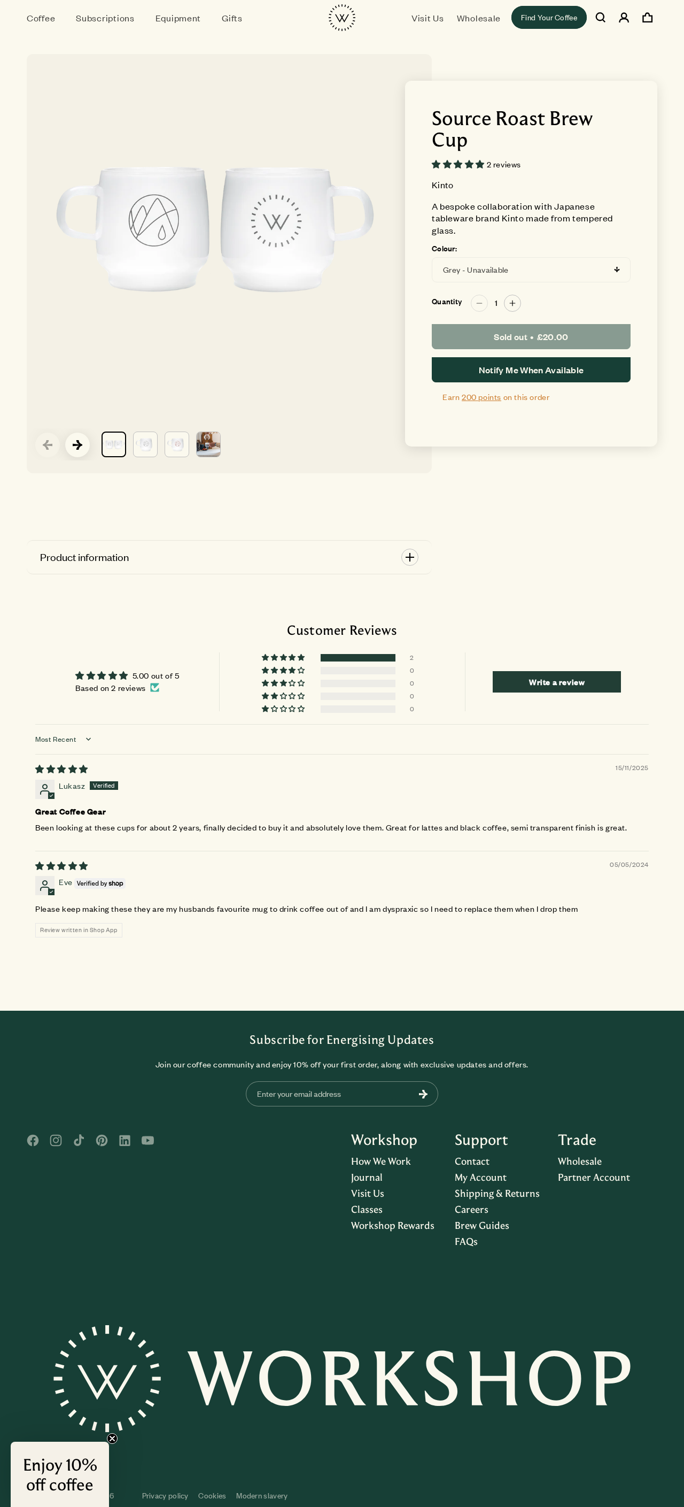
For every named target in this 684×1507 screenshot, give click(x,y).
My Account (481, 1177)
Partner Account (594, 1177)
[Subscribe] (423, 1093)
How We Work (381, 1161)
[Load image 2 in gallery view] (145, 444)
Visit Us (367, 1193)
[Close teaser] (112, 1438)
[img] (61, 769)
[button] (44, 17)
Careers (471, 1209)
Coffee (41, 18)
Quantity (447, 301)
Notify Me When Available (531, 369)
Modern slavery (261, 1495)
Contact (472, 1161)
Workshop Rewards (392, 1225)
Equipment (178, 18)
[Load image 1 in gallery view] (114, 444)
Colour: (444, 248)
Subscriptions (105, 18)
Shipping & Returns (497, 1193)
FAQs (466, 1241)
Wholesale (580, 1161)
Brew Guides (482, 1225)
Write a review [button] (557, 681)
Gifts (232, 18)
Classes (367, 1209)
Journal (367, 1177)
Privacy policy (165, 1495)
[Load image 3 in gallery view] (177, 444)
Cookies (212, 1495)
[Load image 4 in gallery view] (208, 444)
